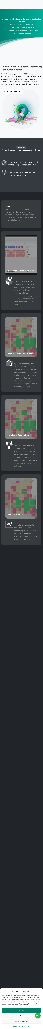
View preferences (21, 1021)
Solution (21, 24)
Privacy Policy (26, 1026)
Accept (21, 1010)
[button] (40, 991)
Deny (21, 1016)
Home (12, 24)
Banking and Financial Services (23, 27)
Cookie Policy (16, 1026)
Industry (29, 24)
